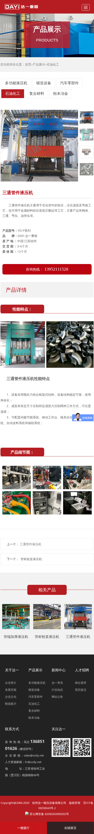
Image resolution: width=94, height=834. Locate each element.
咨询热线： (47, 269)
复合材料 (36, 93)
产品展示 (39, 64)
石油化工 (53, 64)
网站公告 (57, 697)
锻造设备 (43, 83)
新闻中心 (59, 670)
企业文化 (10, 697)
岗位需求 (80, 683)
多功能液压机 (16, 83)
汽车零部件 (69, 83)
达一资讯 (57, 683)
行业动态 (57, 690)
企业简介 (10, 683)
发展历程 (10, 690)
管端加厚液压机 (16, 636)
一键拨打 (23, 828)
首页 (28, 64)
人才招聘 (82, 670)
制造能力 (10, 704)
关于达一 (12, 670)
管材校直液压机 (31, 559)
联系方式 (12, 729)
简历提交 (80, 690)
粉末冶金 (60, 93)
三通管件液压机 (78, 636)
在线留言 (70, 828)
